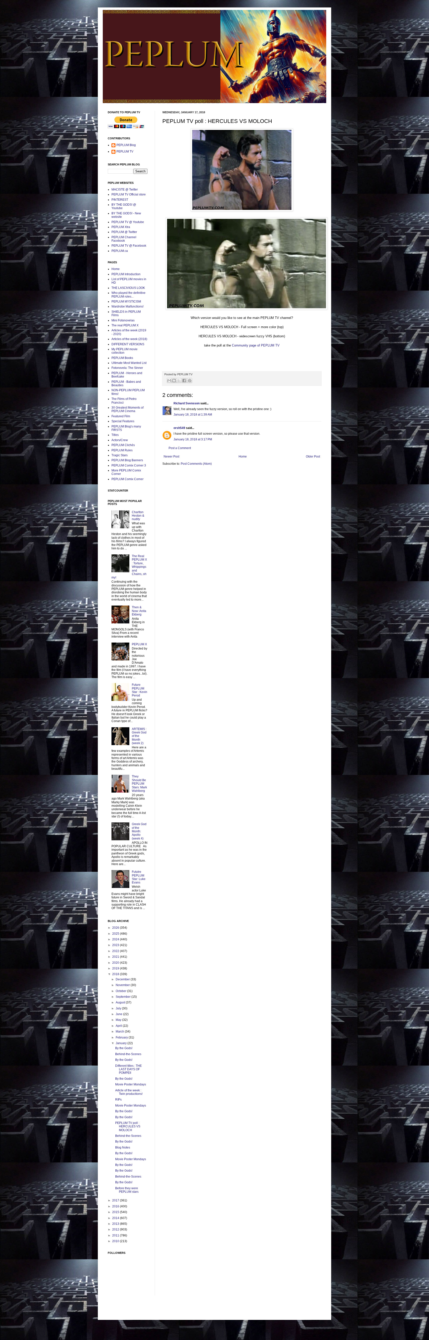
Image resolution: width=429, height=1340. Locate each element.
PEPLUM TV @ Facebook (128, 245)
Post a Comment (180, 448)
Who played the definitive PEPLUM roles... (128, 294)
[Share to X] (178, 380)
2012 (116, 1229)
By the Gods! (123, 1048)
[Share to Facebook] (184, 380)
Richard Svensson (187, 403)
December (123, 979)
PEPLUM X (139, 644)
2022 (116, 951)
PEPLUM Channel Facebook (123, 238)
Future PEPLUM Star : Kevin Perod (139, 690)
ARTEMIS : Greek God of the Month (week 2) (139, 736)
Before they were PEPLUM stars (127, 1190)
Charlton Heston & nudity (138, 515)
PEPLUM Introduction (126, 274)
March (120, 1031)
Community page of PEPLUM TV (256, 345)
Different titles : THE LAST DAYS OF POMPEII (128, 1069)
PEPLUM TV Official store (128, 194)
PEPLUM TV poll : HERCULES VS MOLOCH (127, 1126)
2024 (116, 939)
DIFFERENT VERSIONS (127, 344)
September (123, 996)
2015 (116, 1212)
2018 (116, 974)
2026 (116, 927)
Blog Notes (122, 1147)
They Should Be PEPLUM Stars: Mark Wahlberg (139, 784)
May (119, 1020)
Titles (115, 435)
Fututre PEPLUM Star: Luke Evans (138, 877)
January (121, 1043)
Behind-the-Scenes (128, 1054)
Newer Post (171, 456)
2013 (116, 1223)
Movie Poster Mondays (130, 1084)
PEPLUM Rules (122, 450)
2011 (116, 1235)
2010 (116, 1241)
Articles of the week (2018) (129, 339)
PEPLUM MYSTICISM (126, 301)
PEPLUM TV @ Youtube (127, 222)
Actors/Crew (119, 440)
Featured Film (120, 416)
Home (243, 456)
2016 (116, 1206)
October (121, 991)
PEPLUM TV (124, 151)
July (119, 1008)
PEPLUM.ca (119, 251)
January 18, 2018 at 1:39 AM (193, 414)
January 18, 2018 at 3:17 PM (193, 439)
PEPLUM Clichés (123, 445)
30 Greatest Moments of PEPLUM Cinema (127, 409)
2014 (116, 1218)
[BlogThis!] (174, 380)
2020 (116, 962)
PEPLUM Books (122, 358)
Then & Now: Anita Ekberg (139, 611)
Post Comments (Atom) (196, 463)
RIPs (118, 1099)
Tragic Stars (119, 455)
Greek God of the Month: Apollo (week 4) (139, 831)
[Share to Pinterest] (189, 380)
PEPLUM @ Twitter (124, 232)
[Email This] (169, 380)
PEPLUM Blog (126, 145)
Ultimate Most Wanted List (128, 363)
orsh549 (179, 428)
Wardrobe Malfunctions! (127, 306)
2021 (116, 956)
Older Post (313, 456)
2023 (116, 945)
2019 (116, 968)
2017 (116, 1200)
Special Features (122, 421)
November (123, 985)
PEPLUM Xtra (120, 227)
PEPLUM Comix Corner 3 (128, 465)
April (119, 1026)
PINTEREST (119, 199)
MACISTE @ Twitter (124, 189)
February (122, 1037)
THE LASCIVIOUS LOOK (128, 288)
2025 (116, 933)
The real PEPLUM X (125, 325)
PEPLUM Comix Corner (127, 479)
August (121, 1002)
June (119, 1014)
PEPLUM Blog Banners (127, 460)
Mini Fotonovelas (123, 320)
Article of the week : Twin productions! (129, 1092)
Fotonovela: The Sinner (127, 368)
